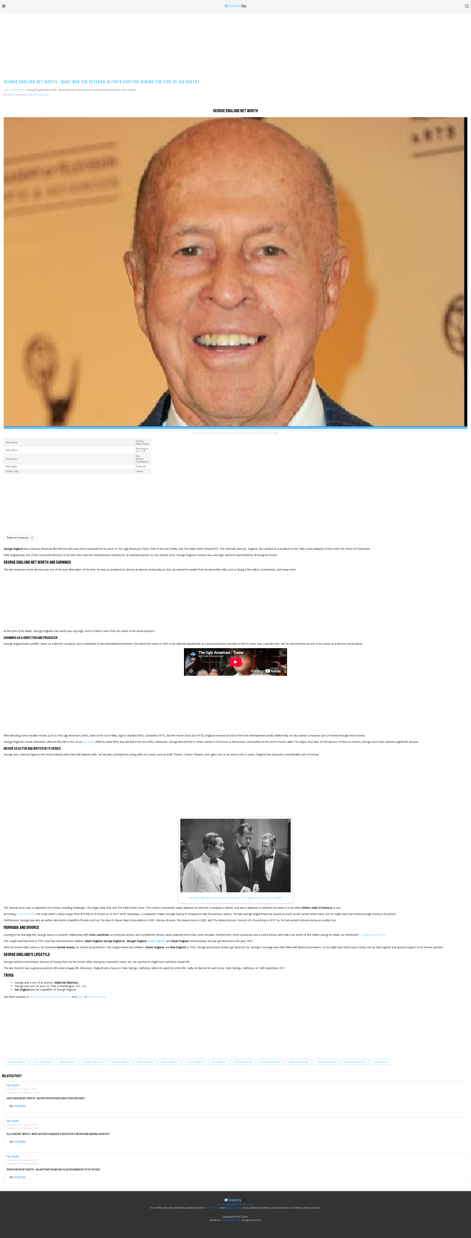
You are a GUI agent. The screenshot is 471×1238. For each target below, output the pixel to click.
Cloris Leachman (42, 1061)
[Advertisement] (235, 42)
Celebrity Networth (270, 1061)
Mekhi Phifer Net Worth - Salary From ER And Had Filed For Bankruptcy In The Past (54, 1169)
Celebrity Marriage (298, 1061)
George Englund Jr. (93, 1061)
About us (222, 1204)
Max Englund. (218, 1061)
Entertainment (47, 996)
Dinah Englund (145, 1061)
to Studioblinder (25, 914)
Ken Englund (381, 1061)
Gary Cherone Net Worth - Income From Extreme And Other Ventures (46, 1098)
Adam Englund (67, 1061)
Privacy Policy (232, 1207)
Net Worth (18, 89)
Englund (160, 941)
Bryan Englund (169, 1061)
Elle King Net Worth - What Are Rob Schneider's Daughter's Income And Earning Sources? (58, 1134)
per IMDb (88, 741)
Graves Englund (194, 1061)
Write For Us (236, 1204)
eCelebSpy (19, 1106)
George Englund (16, 1061)
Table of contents (17, 537)
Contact (249, 1204)
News (33, 996)
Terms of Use (212, 1207)
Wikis (80, 996)
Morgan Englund (120, 1061)
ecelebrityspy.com (230, 1220)
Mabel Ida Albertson (354, 1061)
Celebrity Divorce (326, 1061)
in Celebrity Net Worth (372, 934)
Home (7, 89)
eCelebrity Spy (96, 996)
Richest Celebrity (243, 1061)
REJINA (10, 94)
